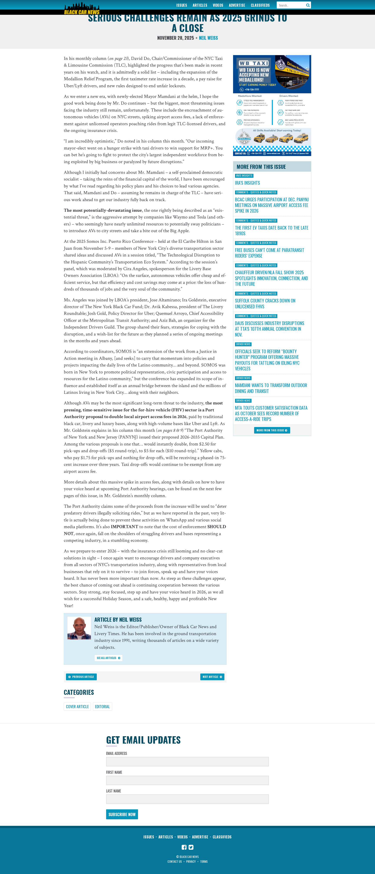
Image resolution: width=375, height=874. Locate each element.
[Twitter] (191, 847)
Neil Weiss (208, 37)
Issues (181, 5)
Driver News (243, 344)
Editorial (102, 706)
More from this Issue (271, 430)
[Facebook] (184, 847)
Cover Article (77, 706)
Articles (200, 5)
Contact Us (175, 861)
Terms (204, 861)
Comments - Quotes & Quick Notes (256, 192)
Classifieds (260, 5)
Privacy (191, 861)
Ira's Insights (244, 175)
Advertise (237, 5)
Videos (218, 5)
